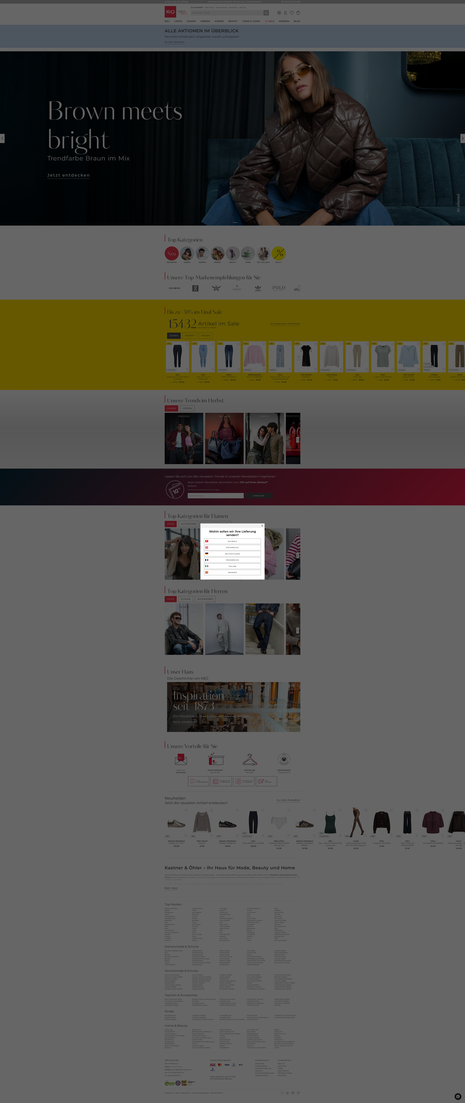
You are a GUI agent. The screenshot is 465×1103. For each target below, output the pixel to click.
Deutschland (232, 554)
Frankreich (232, 560)
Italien (232, 566)
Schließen (262, 525)
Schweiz (232, 541)
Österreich (232, 547)
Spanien (232, 572)
